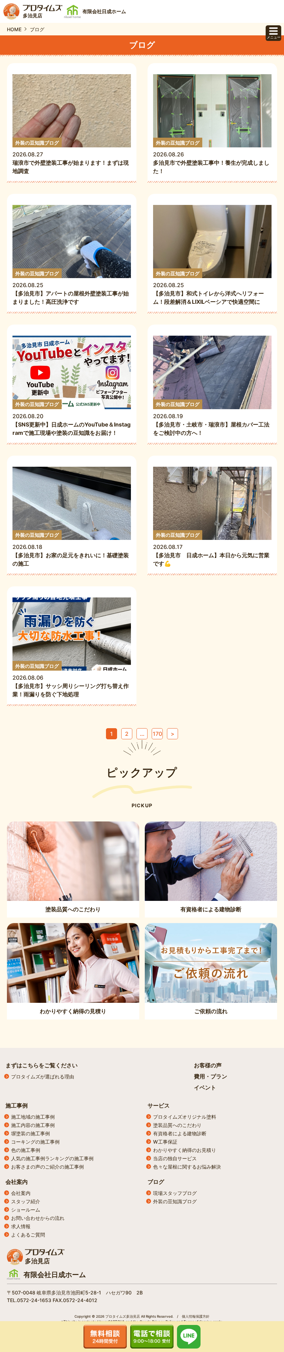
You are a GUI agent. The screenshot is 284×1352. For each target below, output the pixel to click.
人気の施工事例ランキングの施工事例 (52, 1158)
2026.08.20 (71, 418)
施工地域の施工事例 (33, 1117)
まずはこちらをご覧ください (42, 1065)
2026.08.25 (70, 287)
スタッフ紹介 (25, 1201)
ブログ (156, 1181)
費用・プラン (210, 1076)
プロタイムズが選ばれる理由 (42, 1076)
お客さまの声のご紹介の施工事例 (47, 1167)
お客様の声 (208, 1065)
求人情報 (20, 1226)
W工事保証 (165, 1142)
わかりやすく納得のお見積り (184, 1150)
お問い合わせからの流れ (37, 1218)
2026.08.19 (211, 418)
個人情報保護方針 (196, 1316)
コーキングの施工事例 (35, 1142)
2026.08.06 (70, 680)
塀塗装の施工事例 (30, 1133)
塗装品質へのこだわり (177, 1125)
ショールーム (25, 1210)
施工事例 (17, 1105)
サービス (159, 1105)
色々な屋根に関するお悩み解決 (187, 1167)
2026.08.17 (211, 549)
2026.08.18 (70, 549)
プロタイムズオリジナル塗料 (184, 1117)
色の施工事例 (25, 1150)
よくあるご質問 (28, 1235)
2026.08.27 (70, 157)
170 (157, 733)
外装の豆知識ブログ (175, 1201)
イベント (205, 1087)
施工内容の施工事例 (33, 1125)
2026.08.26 (211, 157)
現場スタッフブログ (175, 1193)
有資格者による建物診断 (179, 1133)
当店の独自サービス (175, 1158)
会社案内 (17, 1181)
